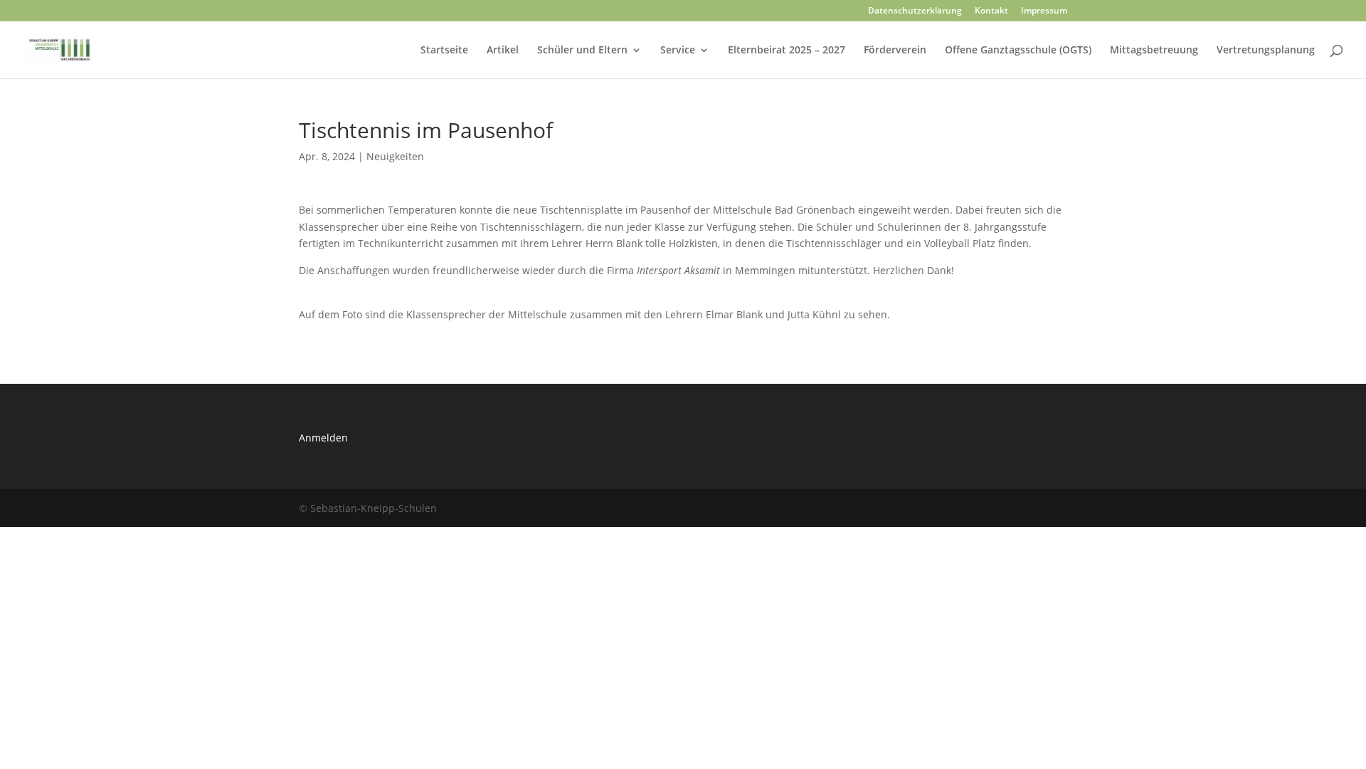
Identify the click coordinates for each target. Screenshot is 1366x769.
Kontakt (991, 11)
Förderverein (895, 50)
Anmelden (323, 437)
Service (677, 50)
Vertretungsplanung (1266, 50)
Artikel (503, 50)
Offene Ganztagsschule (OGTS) (1018, 50)
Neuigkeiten (395, 156)
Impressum (1044, 11)
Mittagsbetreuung (1154, 50)
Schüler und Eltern (582, 50)
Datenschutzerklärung (915, 11)
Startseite (444, 50)
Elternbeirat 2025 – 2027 (786, 50)
